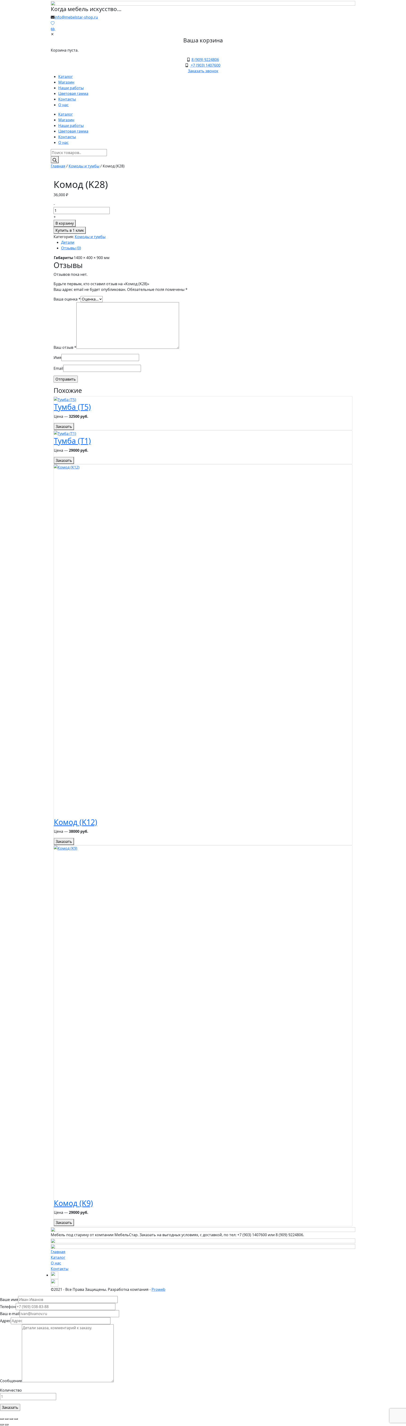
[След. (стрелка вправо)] (6, 1424)
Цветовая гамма (73, 93)
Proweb (158, 1289)
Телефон (8, 1306)
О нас (63, 104)
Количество (11, 1390)
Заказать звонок (203, 70)
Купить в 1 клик (69, 230)
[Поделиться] (6, 1419)
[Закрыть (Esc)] (2, 1419)
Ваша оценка (67, 299)
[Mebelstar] (203, 2)
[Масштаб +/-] (16, 1419)
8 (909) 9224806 (205, 59)
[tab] (206, 242)
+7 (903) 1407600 (205, 65)
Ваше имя (9, 1299)
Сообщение (11, 1380)
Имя (57, 357)
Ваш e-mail (10, 1313)
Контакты (67, 99)
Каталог (65, 76)
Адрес (5, 1320)
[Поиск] (55, 159)
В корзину (64, 223)
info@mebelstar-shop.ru (76, 17)
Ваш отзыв (65, 347)
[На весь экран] (11, 1419)
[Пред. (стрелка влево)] (2, 1424)
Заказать (64, 426)
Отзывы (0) (71, 248)
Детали (67, 242)
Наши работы (71, 87)
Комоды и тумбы (84, 166)
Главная (58, 166)
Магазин (66, 82)
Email (58, 368)
